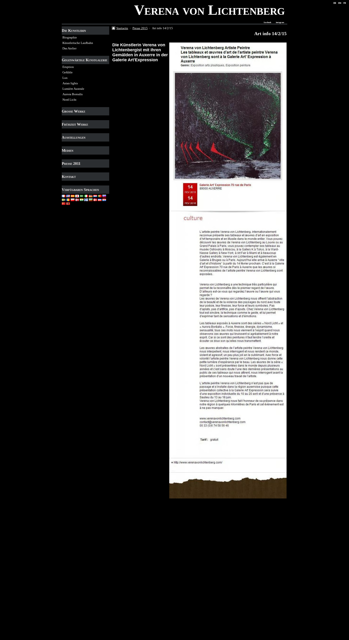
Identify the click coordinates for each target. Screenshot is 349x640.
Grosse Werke (73, 111)
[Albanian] (68, 203)
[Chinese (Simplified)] (64, 203)
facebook (267, 22)
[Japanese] (77, 195)
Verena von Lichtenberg (209, 10)
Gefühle (67, 72)
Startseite (122, 28)
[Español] (73, 195)
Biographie (69, 37)
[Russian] (104, 195)
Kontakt (69, 177)
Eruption (68, 67)
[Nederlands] (95, 195)
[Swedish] (64, 199)
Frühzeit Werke (75, 124)
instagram (280, 22)
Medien (67, 150)
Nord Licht (69, 99)
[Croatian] (104, 199)
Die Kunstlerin (74, 30)
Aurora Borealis (72, 94)
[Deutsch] (91, 195)
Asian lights (70, 83)
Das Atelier (69, 48)
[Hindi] (82, 199)
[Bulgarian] (91, 199)
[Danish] (95, 199)
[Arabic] (82, 195)
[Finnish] (86, 199)
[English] (68, 195)
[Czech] (100, 199)
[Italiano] (86, 195)
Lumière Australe (73, 88)
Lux (65, 78)
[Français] (64, 195)
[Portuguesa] (100, 195)
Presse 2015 (140, 28)
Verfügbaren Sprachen (80, 190)
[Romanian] (68, 199)
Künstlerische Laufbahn (77, 43)
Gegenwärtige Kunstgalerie (84, 60)
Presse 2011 (71, 163)
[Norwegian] (77, 199)
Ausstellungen (73, 137)
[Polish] (73, 199)
